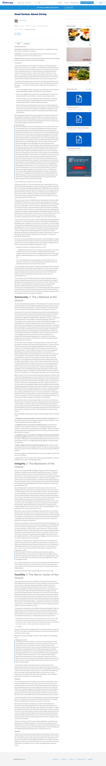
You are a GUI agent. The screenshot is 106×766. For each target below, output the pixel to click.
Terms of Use (80, 759)
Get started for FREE (87, 2)
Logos (24, 759)
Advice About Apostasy (73, 148)
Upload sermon (74, 2)
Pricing (66, 2)
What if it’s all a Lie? (73, 107)
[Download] (90, 44)
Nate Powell (22, 20)
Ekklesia (17, 26)
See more (88, 26)
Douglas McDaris (71, 150)
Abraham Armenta (71, 109)
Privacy (71, 759)
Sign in (101, 2)
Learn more (69, 7)
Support (90, 759)
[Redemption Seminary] (79, 166)
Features (59, 2)
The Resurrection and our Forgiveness (78, 128)
